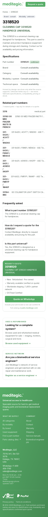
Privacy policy (8, 502)
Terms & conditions (23, 502)
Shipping (30, 432)
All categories (9, 421)
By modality (8, 424)
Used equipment (10, 432)
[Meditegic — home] (13, 4)
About (28, 421)
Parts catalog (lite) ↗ (12, 439)
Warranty (30, 428)
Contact (29, 424)
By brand (7, 428)
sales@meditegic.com (12, 471)
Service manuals (33, 436)
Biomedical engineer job (35, 440)
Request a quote (35, 4)
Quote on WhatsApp (24, 299)
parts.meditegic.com (29, 308)
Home (5, 12)
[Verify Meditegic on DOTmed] (8, 495)
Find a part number (11, 436)
